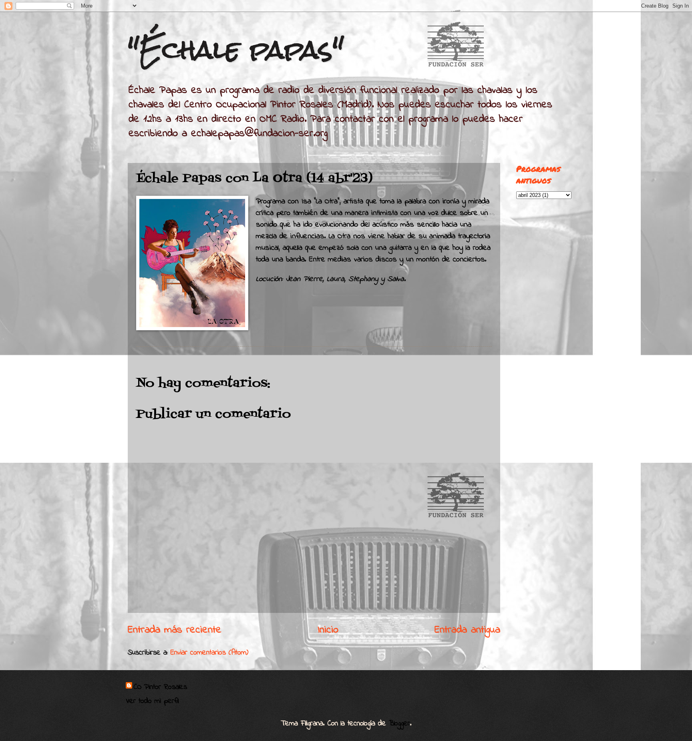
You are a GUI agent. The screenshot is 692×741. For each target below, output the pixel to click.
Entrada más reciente (174, 630)
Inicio (328, 630)
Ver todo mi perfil (152, 701)
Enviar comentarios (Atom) (209, 652)
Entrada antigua (467, 630)
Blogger (399, 723)
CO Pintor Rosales (160, 687)
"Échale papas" (236, 49)
